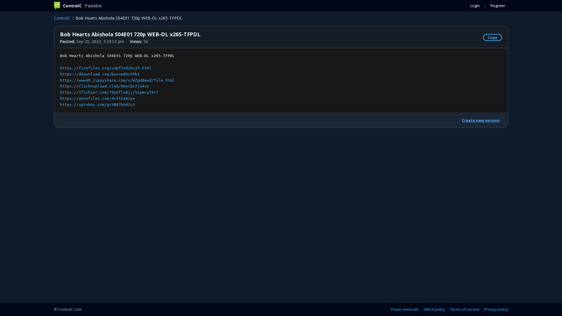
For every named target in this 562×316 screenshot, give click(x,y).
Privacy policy (496, 309)
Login (475, 5)
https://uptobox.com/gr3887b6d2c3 (97, 104)
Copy (492, 37)
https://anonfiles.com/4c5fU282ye (97, 98)
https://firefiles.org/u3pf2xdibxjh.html (105, 68)
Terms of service (464, 309)
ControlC (62, 18)
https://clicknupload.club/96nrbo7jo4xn (104, 86)
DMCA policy (434, 309)
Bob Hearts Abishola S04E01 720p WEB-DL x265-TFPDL (117, 80)
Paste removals (405, 309)
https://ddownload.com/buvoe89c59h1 (100, 74)
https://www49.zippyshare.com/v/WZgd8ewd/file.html (117, 80)
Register (498, 5)
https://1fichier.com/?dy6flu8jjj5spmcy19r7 (109, 92)
